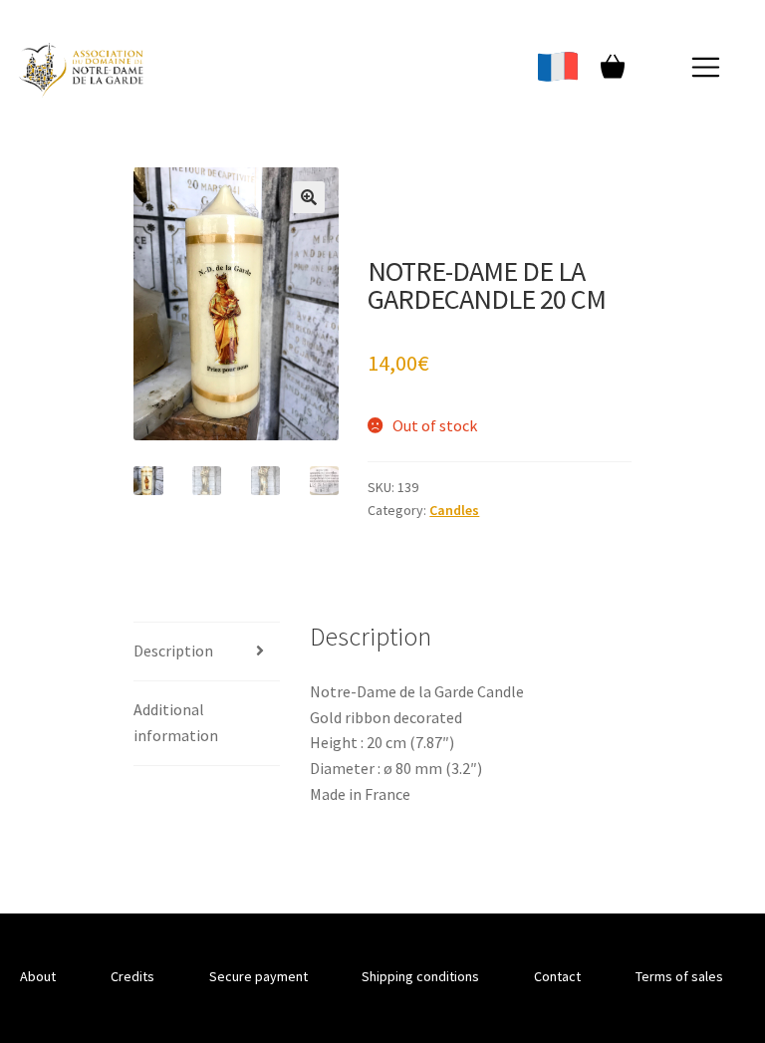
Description (173, 650)
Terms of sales (679, 976)
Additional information (175, 722)
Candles (454, 510)
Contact (557, 976)
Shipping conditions (420, 976)
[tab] (206, 652)
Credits (132, 976)
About (38, 976)
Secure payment (258, 976)
